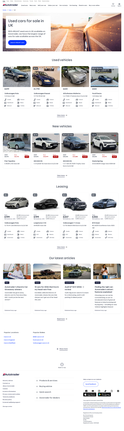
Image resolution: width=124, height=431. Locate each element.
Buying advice (45, 386)
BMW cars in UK (38, 337)
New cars (33, 5)
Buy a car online (94, 5)
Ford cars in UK (38, 340)
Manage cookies (7, 406)
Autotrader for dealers (49, 398)
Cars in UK (7, 337)
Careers (5, 389)
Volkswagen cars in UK (41, 343)
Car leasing (73, 5)
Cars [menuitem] (4, 1)
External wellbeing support (11, 402)
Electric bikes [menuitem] (45, 1)
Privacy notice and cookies (11, 394)
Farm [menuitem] (35, 1)
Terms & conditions (9, 397)
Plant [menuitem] (39, 1)
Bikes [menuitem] (11, 1)
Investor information (9, 391)
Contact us (6, 383)
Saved (113, 6)
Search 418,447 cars (17, 42)
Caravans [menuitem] (25, 1)
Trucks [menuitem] (31, 1)
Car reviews (63, 5)
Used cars (24, 5)
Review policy (7, 399)
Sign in (119, 6)
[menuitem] (24, 6)
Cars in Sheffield (9, 343)
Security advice (8, 380)
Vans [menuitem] (7, 1)
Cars (10, 10)
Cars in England (9, 340)
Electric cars (83, 5)
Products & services (48, 381)
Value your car (53, 5)
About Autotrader (9, 386)
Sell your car (42, 5)
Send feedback (91, 384)
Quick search (45, 392)
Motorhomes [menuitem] (18, 1)
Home (4, 10)
